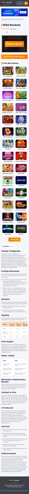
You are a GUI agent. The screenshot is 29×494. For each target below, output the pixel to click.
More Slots (14, 239)
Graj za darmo (14, 44)
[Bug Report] (7, 32)
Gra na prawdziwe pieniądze (14, 57)
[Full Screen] (11, 32)
